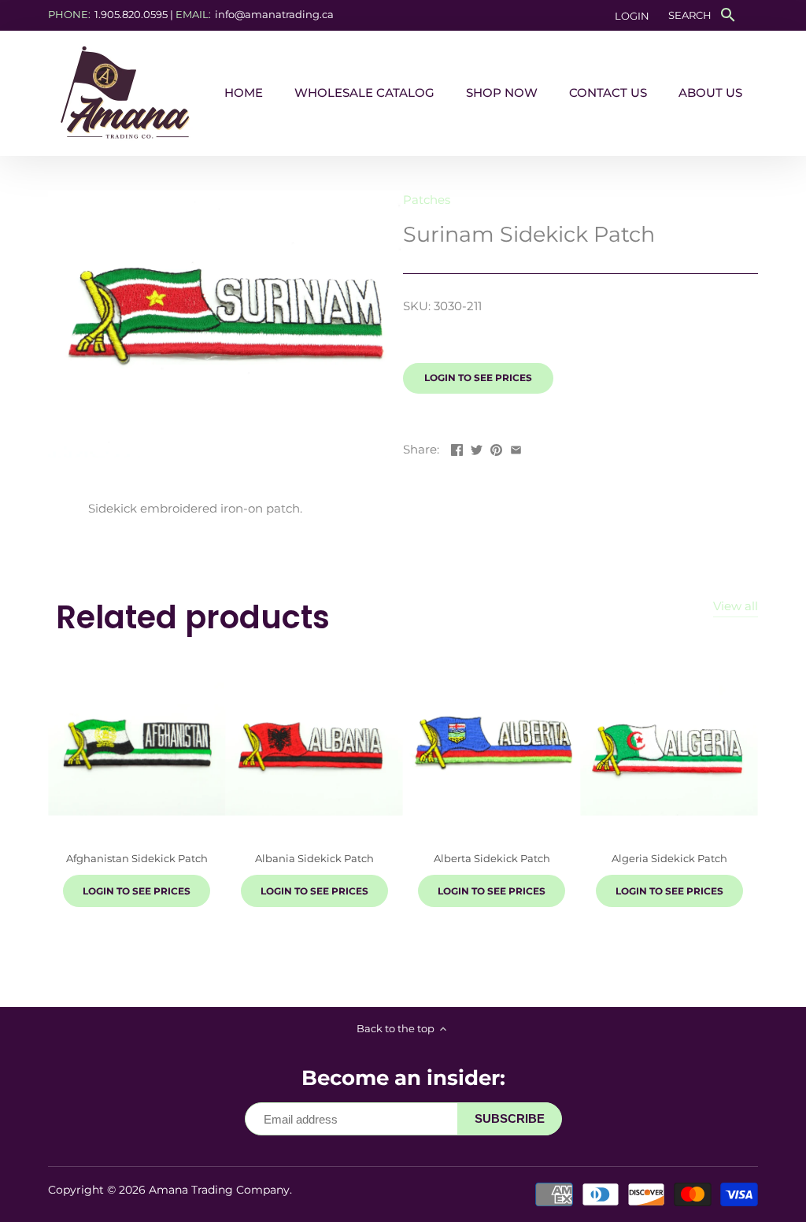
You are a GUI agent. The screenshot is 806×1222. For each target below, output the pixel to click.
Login (632, 15)
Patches (426, 199)
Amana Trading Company (219, 1189)
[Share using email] (516, 447)
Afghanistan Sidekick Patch (137, 858)
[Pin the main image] (496, 447)
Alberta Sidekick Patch (492, 858)
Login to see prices (478, 377)
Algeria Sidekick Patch (669, 858)
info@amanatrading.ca (274, 14)
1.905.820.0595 (131, 14)
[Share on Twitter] (476, 447)
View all (735, 605)
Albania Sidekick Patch (314, 858)
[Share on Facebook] (457, 447)
